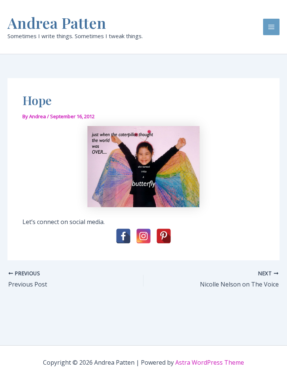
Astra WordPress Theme (209, 362)
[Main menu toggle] (271, 27)
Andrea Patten (56, 23)
